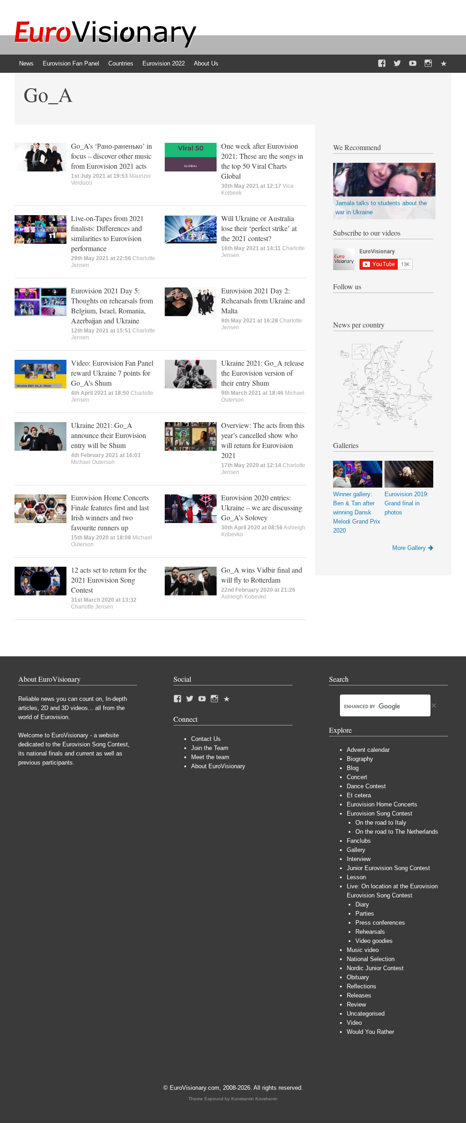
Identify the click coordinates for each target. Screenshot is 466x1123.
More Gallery (409, 547)
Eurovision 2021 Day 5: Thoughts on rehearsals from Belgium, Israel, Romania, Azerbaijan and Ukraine (112, 305)
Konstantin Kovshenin (254, 1098)
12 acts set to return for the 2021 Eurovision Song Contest (109, 579)
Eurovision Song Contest (379, 813)
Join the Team (209, 748)
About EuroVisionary (218, 766)
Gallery (356, 849)
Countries (120, 63)
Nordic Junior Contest (375, 968)
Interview (358, 859)
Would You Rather (370, 1031)
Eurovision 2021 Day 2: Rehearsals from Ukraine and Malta (263, 300)
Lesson (356, 877)
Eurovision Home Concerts (382, 804)
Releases (359, 995)
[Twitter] (397, 64)
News (26, 63)
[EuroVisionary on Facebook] (382, 64)
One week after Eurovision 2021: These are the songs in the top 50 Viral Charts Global (262, 161)
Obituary (358, 977)
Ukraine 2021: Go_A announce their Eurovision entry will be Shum (108, 435)
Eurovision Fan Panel (71, 63)
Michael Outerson (93, 462)
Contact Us (206, 738)
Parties (364, 913)
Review (356, 1004)
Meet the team (210, 757)
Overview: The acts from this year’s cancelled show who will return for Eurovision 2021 (262, 440)
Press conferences (380, 922)
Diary (362, 904)
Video (354, 1022)
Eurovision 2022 (163, 63)
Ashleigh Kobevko (243, 597)
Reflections (361, 986)
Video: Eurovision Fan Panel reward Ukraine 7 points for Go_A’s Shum (112, 373)
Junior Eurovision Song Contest (388, 868)
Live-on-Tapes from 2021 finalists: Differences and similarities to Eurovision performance (107, 233)
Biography (360, 758)
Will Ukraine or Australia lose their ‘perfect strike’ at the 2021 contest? (259, 228)
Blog (353, 768)
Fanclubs (359, 840)
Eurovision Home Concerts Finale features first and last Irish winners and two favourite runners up (110, 512)
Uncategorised (366, 1013)
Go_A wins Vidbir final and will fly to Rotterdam (261, 574)
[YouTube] (412, 64)
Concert (357, 777)
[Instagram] (428, 64)
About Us (206, 63)
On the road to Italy (380, 822)
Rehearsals (370, 931)
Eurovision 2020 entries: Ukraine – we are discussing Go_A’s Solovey (261, 507)
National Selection (371, 959)
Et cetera (359, 795)
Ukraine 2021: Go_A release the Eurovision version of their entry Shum (262, 373)
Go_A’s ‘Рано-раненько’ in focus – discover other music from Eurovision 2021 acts (111, 156)
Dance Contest (366, 786)
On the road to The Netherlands (396, 831)
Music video (363, 950)
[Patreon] (443, 64)
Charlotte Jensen (92, 607)
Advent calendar (368, 749)
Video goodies (374, 940)
